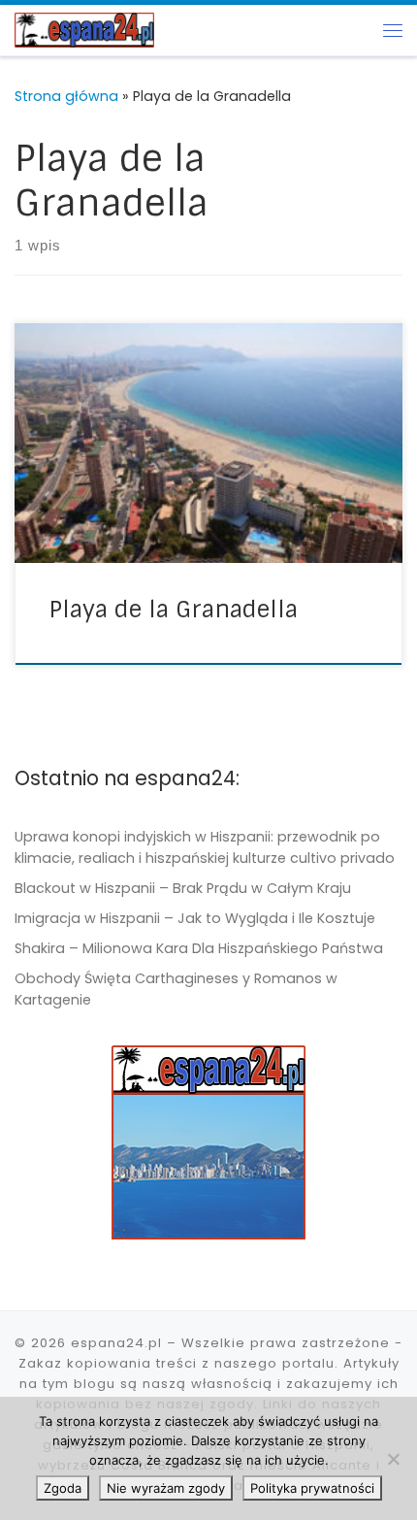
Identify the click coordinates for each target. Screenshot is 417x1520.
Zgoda (62, 1488)
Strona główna (66, 96)
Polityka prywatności (312, 1488)
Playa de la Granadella (173, 609)
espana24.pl (116, 1343)
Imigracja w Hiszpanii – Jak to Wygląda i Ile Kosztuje (195, 918)
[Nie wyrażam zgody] (392, 1459)
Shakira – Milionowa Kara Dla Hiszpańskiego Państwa (199, 948)
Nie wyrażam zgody (166, 1488)
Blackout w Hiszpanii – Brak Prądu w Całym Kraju (183, 888)
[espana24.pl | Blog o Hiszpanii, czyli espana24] (84, 29)
